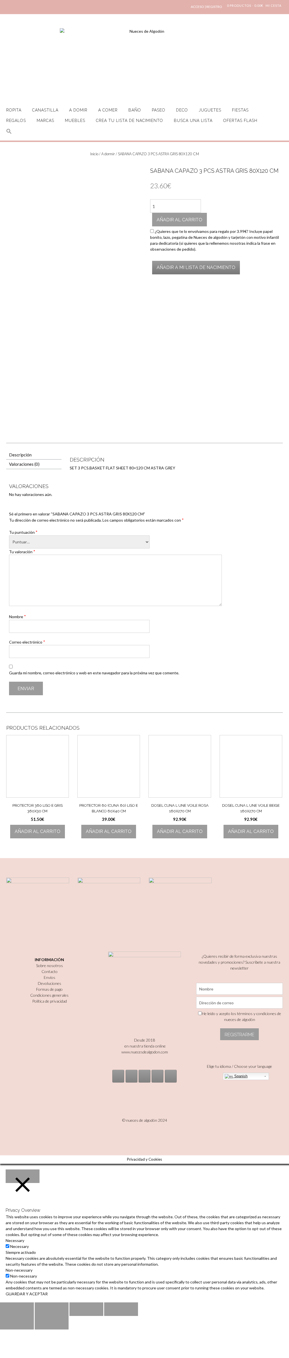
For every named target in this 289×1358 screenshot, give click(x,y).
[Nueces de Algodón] (144, 62)
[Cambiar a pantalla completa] (86, 1309)
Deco (182, 110)
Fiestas (240, 110)
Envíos (49, 977)
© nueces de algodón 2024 (144, 1120)
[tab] (34, 455)
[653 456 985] (171, 1076)
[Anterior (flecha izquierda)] (17, 1322)
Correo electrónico (27, 641)
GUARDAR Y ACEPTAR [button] (27, 1293)
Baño (134, 110)
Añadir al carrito (179, 219)
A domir (78, 110)
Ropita (13, 110)
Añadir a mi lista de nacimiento (196, 267)
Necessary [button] (15, 1240)
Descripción (20, 454)
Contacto (49, 971)
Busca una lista (193, 120)
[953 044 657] (157, 1076)
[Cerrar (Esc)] (17, 1309)
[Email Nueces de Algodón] (131, 1076)
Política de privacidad (49, 1001)
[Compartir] (52, 1309)
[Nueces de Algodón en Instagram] (118, 1076)
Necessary (19, 1246)
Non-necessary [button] (19, 1270)
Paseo (158, 110)
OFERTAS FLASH (240, 120)
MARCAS (45, 120)
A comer (108, 110)
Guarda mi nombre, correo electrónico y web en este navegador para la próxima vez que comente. (94, 672)
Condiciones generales (49, 995)
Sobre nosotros (49, 965)
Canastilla (45, 110)
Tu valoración (22, 551)
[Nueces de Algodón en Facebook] (144, 1076)
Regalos (16, 120)
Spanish (240, 1076)
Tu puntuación (23, 532)
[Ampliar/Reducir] (121, 1309)
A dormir (108, 154)
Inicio (94, 154)
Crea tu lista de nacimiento (129, 120)
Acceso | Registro (206, 7)
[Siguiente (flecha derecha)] (52, 1322)
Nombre (17, 616)
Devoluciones (49, 983)
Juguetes (210, 110)
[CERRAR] (23, 1176)
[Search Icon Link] (9, 134)
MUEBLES (75, 120)
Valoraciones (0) (24, 464)
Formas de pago (49, 989)
